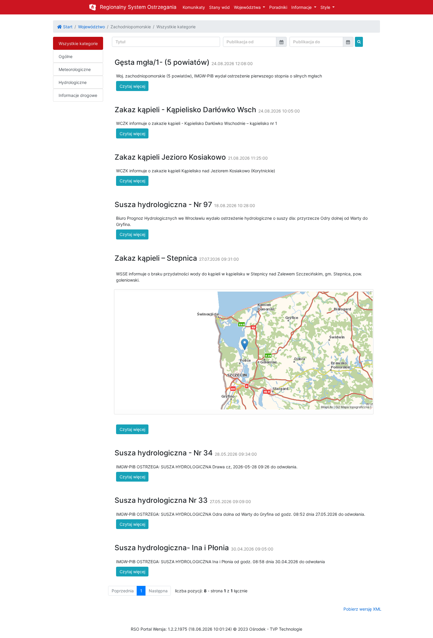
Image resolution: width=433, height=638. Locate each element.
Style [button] (325, 7)
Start (67, 26)
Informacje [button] (302, 7)
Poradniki (278, 7)
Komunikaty (194, 7)
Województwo (91, 26)
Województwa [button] (248, 7)
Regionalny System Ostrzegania (138, 7)
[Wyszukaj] (359, 42)
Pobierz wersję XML (362, 608)
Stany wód (219, 7)
